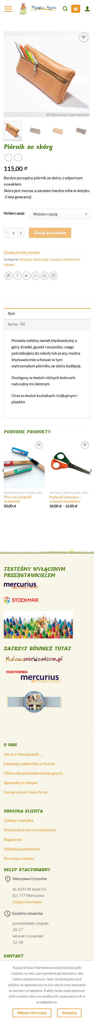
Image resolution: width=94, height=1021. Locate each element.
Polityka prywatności (22, 848)
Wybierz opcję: (14, 213)
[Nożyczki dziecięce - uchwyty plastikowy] (69, 464)
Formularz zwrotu (19, 858)
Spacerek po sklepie (20, 782)
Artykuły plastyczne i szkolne (40, 259)
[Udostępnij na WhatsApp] (8, 276)
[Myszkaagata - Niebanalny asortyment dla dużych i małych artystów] (38, 8)
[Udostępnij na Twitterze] (26, 276)
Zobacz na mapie (27, 901)
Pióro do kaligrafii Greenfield (18, 499)
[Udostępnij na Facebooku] (17, 276)
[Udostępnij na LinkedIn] (53, 276)
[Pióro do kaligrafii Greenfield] (24, 464)
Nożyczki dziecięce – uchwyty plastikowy (65, 499)
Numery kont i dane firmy (25, 792)
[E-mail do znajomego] (35, 276)
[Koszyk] (75, 9)
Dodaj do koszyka (50, 232)
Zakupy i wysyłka (18, 820)
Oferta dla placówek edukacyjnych (33, 773)
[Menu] (8, 9)
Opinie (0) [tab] (17, 324)
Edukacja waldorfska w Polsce (29, 763)
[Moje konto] (87, 8)
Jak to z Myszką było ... (23, 754)
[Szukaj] (65, 8)
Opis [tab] (11, 313)
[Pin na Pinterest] (44, 276)
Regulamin (13, 839)
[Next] (82, 74)
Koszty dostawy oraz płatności (30, 829)
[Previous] (11, 74)
